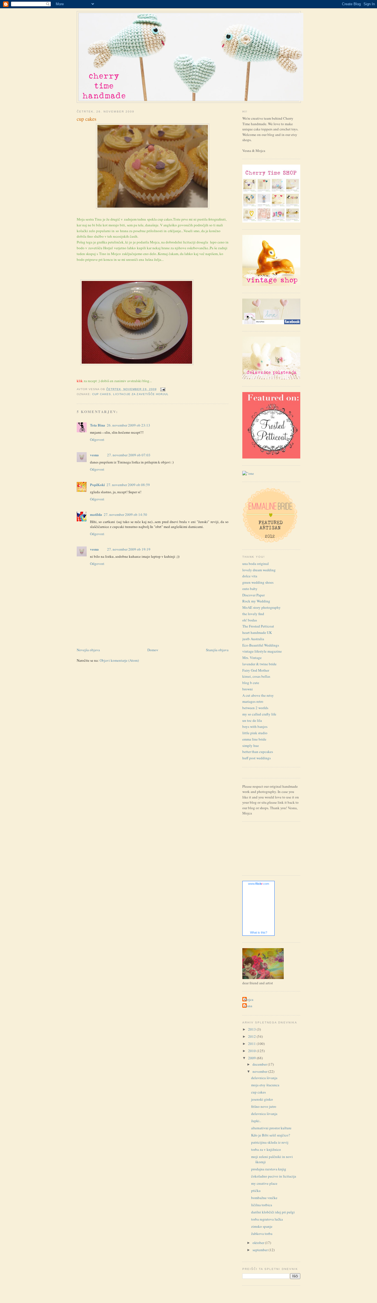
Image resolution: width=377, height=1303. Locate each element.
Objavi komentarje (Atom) (119, 660)
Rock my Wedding (256, 601)
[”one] (248, 473)
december (260, 1064)
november (260, 1071)
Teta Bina (97, 425)
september (261, 1249)
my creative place (264, 1183)
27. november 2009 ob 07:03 (128, 454)
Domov (152, 649)
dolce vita (249, 575)
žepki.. (256, 1120)
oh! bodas (249, 620)
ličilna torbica (261, 1204)
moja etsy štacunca (265, 1084)
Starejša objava (217, 649)
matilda (96, 514)
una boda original (255, 563)
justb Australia (253, 638)
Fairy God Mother (255, 670)
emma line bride (254, 739)
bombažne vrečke (264, 1197)
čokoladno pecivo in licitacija (273, 1176)
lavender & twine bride (259, 663)
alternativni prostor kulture (271, 1127)
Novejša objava (88, 649)
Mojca (248, 999)
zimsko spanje (261, 1226)
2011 (252, 1043)
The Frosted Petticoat (258, 626)
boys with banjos (254, 726)
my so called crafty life (259, 714)
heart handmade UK (257, 632)
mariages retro (252, 701)
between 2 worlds (255, 707)
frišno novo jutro (263, 1106)
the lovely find (253, 613)
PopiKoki (97, 484)
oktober (259, 1242)
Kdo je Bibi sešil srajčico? (270, 1135)
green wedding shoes (258, 582)
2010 (252, 1050)
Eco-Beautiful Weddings (260, 645)
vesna (94, 454)
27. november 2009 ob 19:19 (128, 549)
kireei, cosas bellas (256, 676)
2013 (252, 1029)
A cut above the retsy (258, 695)
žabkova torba (261, 1233)
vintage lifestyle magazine (262, 651)
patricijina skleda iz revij (269, 1142)
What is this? (258, 932)
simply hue (250, 745)
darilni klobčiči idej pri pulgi (273, 1212)
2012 (252, 1036)
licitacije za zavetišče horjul (140, 394)
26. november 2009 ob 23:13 (128, 425)
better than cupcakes (257, 751)
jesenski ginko (262, 1099)
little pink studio (254, 732)
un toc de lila (252, 720)
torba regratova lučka (267, 1219)
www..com (258, 883)
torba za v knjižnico (266, 1149)
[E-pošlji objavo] (162, 389)
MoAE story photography (261, 607)
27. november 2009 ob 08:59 (128, 484)
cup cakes (86, 119)
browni (247, 689)
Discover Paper (253, 594)
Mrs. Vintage (252, 657)
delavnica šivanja (264, 1077)
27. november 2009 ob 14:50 (125, 514)
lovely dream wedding (259, 569)
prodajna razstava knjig (268, 1169)
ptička (256, 1190)
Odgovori (97, 439)
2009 (252, 1057)
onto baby (249, 588)
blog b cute (250, 682)
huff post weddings (256, 757)
